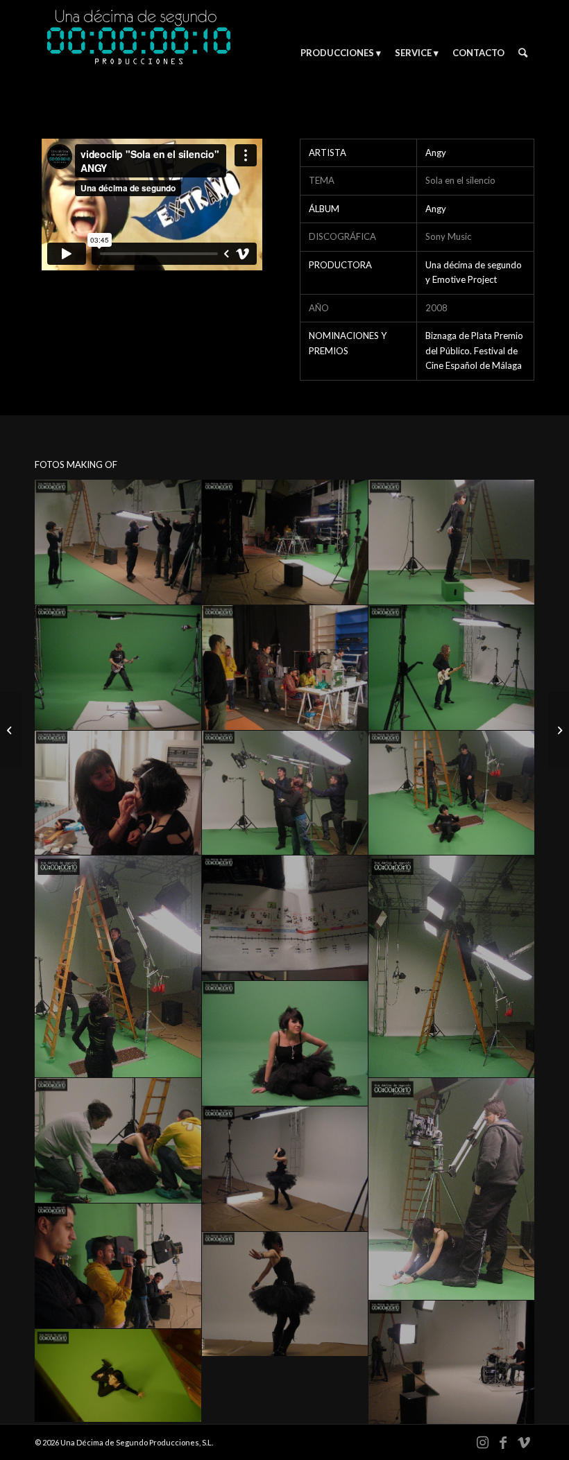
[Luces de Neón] (558, 730)
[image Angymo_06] (452, 668)
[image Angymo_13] (285, 1043)
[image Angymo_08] (285, 793)
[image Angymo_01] (118, 542)
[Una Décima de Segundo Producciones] (139, 53)
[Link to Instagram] (482, 1442)
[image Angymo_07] (118, 793)
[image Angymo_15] (452, 1189)
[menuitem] (341, 53)
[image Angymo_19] (452, 1363)
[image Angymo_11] (285, 918)
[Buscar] (522, 53)
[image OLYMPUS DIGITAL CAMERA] (118, 1376)
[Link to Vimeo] (523, 1442)
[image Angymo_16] (285, 1169)
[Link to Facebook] (503, 1442)
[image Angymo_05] (285, 668)
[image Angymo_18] (285, 1294)
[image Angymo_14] (118, 1140)
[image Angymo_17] (118, 1266)
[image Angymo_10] (118, 966)
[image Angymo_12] (452, 966)
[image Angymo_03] (452, 542)
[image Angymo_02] (285, 542)
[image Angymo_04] (118, 668)
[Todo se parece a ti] (11, 730)
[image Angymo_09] (452, 793)
